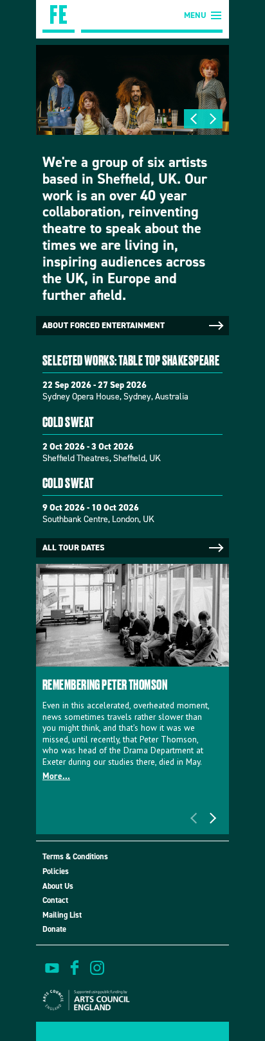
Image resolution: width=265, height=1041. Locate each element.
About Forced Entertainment (103, 325)
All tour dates (73, 547)
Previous (193, 118)
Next (213, 118)
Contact (55, 900)
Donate (54, 928)
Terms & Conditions (75, 856)
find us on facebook (74, 967)
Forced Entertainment (58, 16)
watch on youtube (52, 967)
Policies (55, 871)
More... (56, 776)
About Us (57, 885)
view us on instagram (97, 967)
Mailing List (62, 914)
